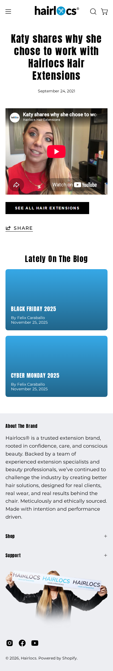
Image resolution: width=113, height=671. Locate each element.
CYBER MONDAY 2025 (35, 375)
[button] (93, 11)
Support (13, 555)
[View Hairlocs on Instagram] (9, 643)
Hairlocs (28, 658)
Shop (10, 536)
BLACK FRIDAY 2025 (33, 309)
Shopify (69, 658)
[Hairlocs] (56, 11)
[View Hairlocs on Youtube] (35, 643)
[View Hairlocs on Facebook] (22, 643)
